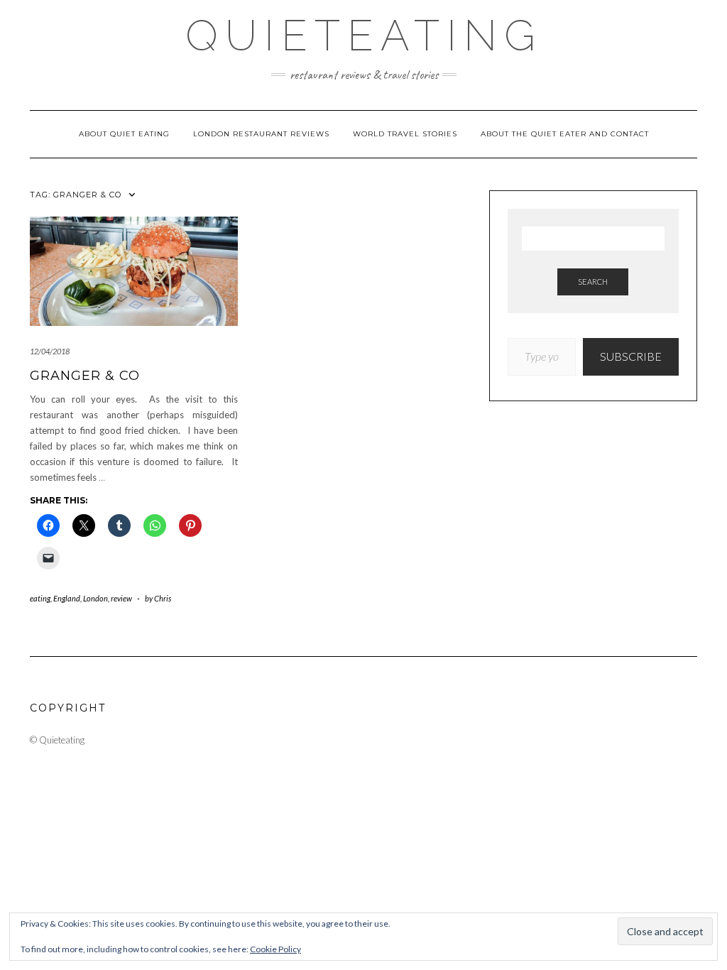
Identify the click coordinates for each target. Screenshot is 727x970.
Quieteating (363, 35)
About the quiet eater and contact (565, 133)
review (121, 598)
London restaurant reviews (261, 133)
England (66, 598)
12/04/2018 (50, 351)
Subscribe (631, 356)
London (95, 598)
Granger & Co (85, 375)
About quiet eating (124, 133)
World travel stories (405, 133)
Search (593, 281)
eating (40, 598)
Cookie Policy (275, 949)
